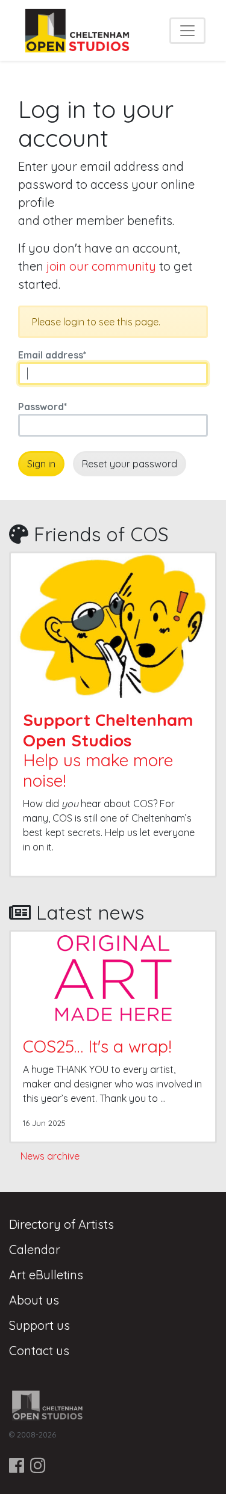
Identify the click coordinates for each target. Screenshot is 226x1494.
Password (42, 407)
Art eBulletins (46, 1274)
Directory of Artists (61, 1224)
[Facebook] (16, 1465)
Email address (52, 355)
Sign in (41, 464)
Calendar (34, 1249)
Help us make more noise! (108, 750)
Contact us (39, 1350)
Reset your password (129, 464)
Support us (39, 1325)
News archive (50, 1156)
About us (34, 1300)
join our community (101, 266)
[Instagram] (37, 1465)
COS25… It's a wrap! (97, 1046)
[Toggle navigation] (187, 30)
